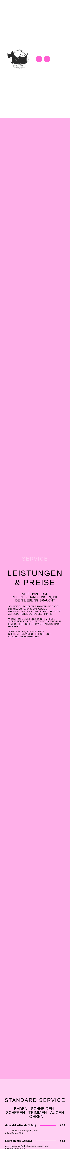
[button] (62, 59)
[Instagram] (47, 59)
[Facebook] (39, 59)
